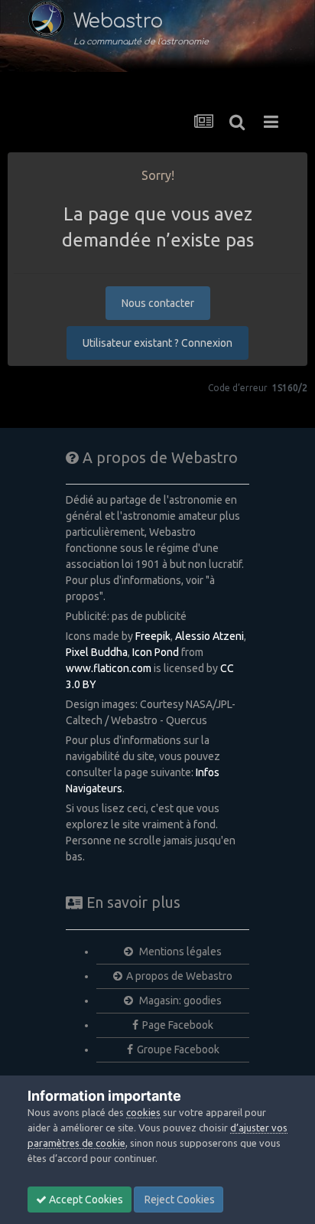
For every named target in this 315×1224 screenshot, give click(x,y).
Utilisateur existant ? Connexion (157, 343)
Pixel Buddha (97, 652)
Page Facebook (177, 1025)
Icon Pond (155, 652)
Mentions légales (179, 951)
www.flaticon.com (108, 668)
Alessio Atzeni (209, 636)
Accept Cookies (85, 1199)
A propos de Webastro (179, 976)
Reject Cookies (178, 1199)
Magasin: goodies (179, 1000)
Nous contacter (158, 303)
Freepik (152, 636)
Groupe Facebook (178, 1049)
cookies (143, 1112)
